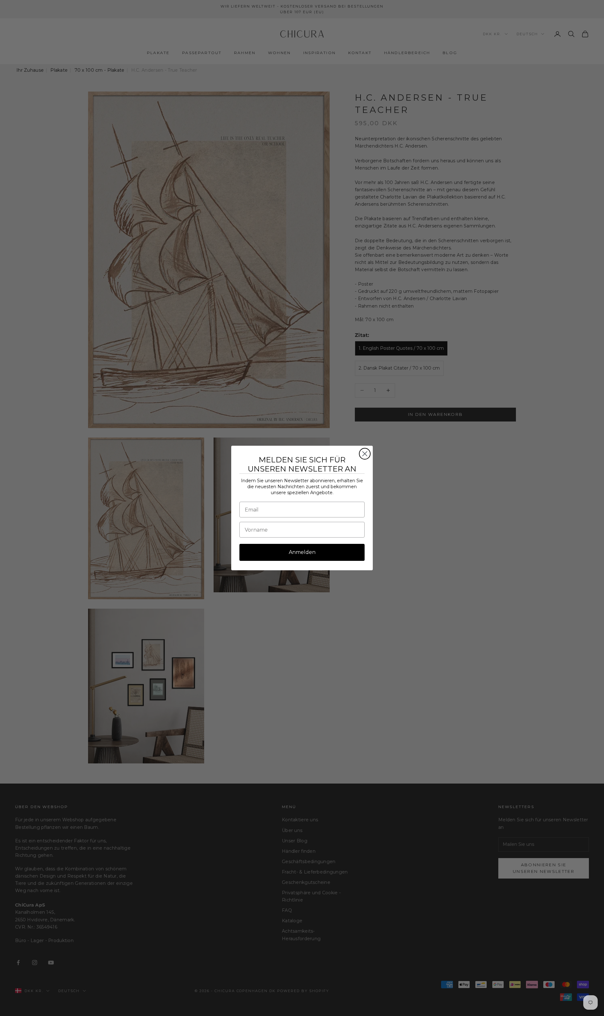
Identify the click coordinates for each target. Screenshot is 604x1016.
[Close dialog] (364, 453)
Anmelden (302, 552)
